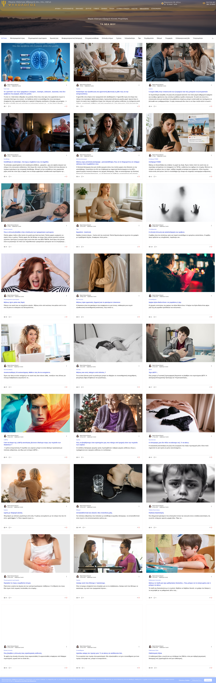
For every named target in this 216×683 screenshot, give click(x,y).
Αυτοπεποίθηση (8, 369)
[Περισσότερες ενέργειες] (67, 85)
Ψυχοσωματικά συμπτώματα (37, 38)
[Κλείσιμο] (214, 680)
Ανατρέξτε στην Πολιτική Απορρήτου (25, 681)
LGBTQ (6, 439)
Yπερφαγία (168, 38)
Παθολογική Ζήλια (153, 650)
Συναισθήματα (152, 299)
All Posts (4, 38)
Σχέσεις (118, 38)
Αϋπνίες (78, 369)
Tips (139, 38)
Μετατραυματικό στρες (17, 38)
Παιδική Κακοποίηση (154, 510)
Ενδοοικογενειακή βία (183, 38)
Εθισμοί (159, 38)
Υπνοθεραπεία (152, 229)
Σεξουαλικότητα (130, 38)
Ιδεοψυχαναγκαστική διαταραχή (72, 38)
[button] (68, 8)
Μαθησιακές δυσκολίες (155, 580)
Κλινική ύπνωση (8, 229)
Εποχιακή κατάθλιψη (92, 38)
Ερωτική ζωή (54, 38)
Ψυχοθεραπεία (149, 38)
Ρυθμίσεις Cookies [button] (184, 680)
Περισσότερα (197, 38)
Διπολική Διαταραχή (81, 159)
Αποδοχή (208, 680)
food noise (6, 89)
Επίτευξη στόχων (107, 38)
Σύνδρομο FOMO (153, 159)
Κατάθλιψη (6, 159)
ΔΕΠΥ (150, 369)
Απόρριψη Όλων (197, 680)
